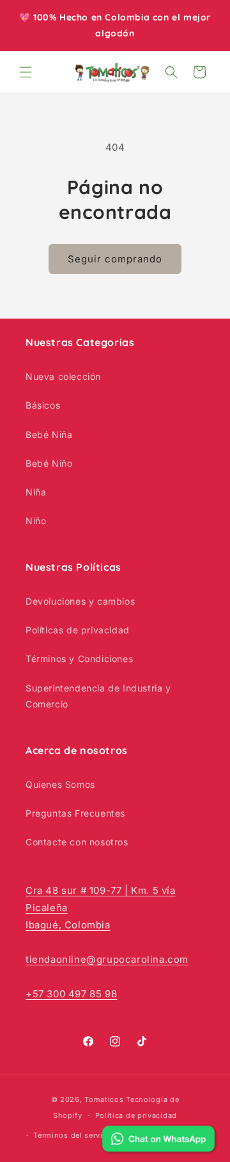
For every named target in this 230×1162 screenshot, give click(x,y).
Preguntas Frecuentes (75, 813)
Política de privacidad (136, 1115)
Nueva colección (63, 376)
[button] (26, 72)
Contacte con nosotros (77, 841)
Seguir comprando (115, 259)
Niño (36, 520)
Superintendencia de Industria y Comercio (98, 696)
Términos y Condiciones (79, 658)
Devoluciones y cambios (80, 601)
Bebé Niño (49, 463)
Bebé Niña (49, 434)
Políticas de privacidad (78, 629)
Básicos (43, 405)
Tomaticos (103, 1099)
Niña (36, 492)
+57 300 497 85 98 (71, 994)
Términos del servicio (73, 1135)
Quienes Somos (60, 784)
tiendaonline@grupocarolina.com (107, 959)
